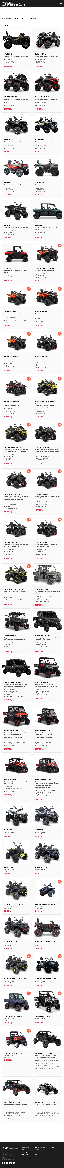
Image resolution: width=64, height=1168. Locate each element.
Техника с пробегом (40, 1147)
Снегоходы (24, 1152)
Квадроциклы (25, 1147)
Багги (22, 1149)
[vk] (14, 1164)
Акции (36, 1152)
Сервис (37, 1149)
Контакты (51, 1147)
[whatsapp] (3, 1164)
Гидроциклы (24, 1154)
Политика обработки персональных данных (8, 1159)
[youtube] (10, 1164)
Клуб (36, 1154)
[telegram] (7, 1164)
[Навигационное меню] (61, 3)
